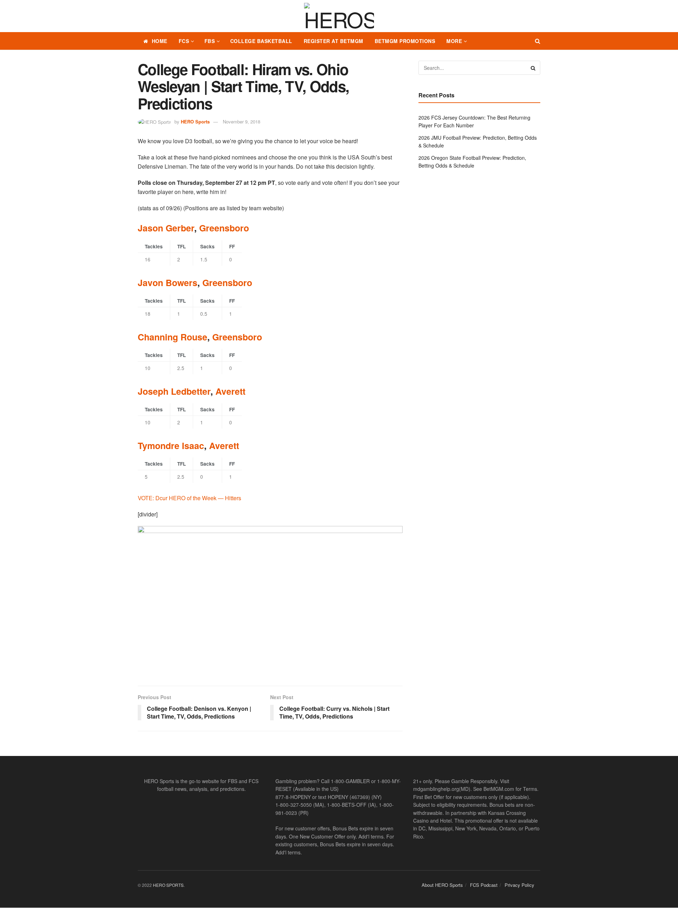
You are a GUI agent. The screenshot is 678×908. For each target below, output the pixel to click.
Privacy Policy (519, 885)
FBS (209, 40)
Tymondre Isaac (171, 445)
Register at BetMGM (333, 40)
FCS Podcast (484, 885)
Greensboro (224, 228)
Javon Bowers (167, 282)
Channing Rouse (172, 337)
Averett (230, 391)
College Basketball (261, 40)
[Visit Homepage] (339, 16)
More (454, 40)
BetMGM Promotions (405, 40)
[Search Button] (537, 41)
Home (159, 40)
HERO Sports (195, 121)
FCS (184, 40)
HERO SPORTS (168, 885)
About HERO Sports (442, 885)
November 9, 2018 (241, 121)
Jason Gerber (166, 228)
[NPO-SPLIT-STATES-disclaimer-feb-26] (270, 600)
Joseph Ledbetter (174, 391)
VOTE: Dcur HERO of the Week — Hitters (189, 498)
